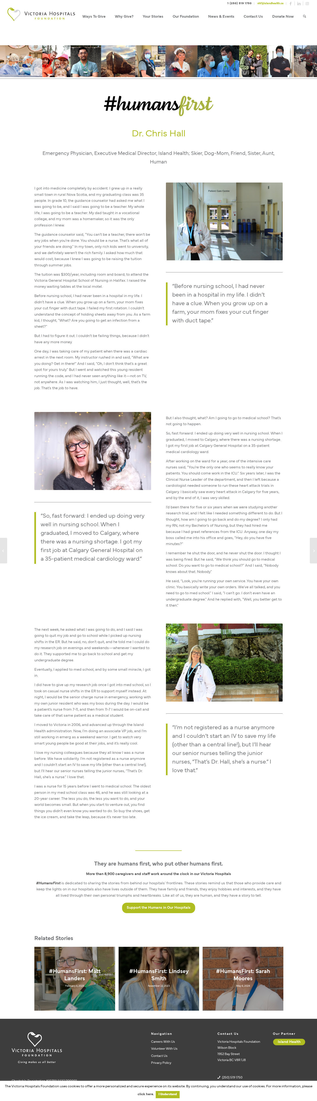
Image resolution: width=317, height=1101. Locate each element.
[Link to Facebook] (290, 3)
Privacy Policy (161, 1063)
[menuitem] (94, 17)
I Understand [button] (167, 1094)
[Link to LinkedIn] (298, 3)
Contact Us (159, 1056)
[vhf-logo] (41, 17)
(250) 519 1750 (232, 1077)
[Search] (304, 17)
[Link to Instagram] (307, 3)
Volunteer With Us (164, 1048)
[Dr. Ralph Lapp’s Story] (3, 550)
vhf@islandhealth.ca (270, 3)
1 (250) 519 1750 (239, 3)
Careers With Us (163, 1041)
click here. (146, 1094)
